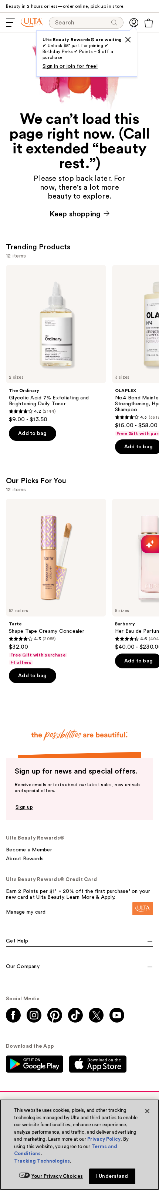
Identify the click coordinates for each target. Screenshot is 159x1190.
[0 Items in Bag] (148, 23)
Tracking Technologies (42, 1161)
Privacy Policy (104, 1139)
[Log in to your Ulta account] (133, 22)
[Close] (147, 1111)
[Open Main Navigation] (10, 23)
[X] (128, 40)
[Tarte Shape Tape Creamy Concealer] (56, 582)
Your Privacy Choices (57, 1176)
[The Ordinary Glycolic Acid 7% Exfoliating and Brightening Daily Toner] (56, 344)
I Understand (112, 1176)
